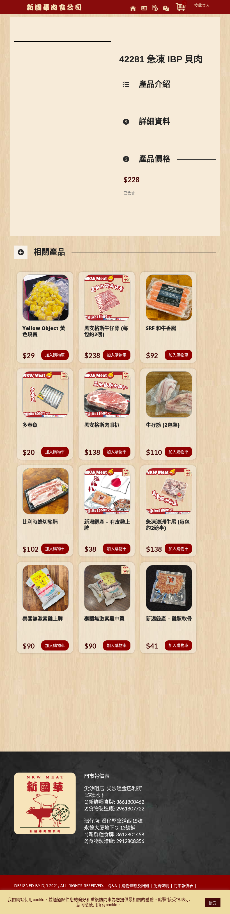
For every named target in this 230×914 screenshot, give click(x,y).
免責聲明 (161, 885)
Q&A (112, 885)
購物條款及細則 (135, 885)
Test (202, 885)
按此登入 (202, 5)
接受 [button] (213, 902)
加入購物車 (55, 355)
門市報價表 (96, 776)
